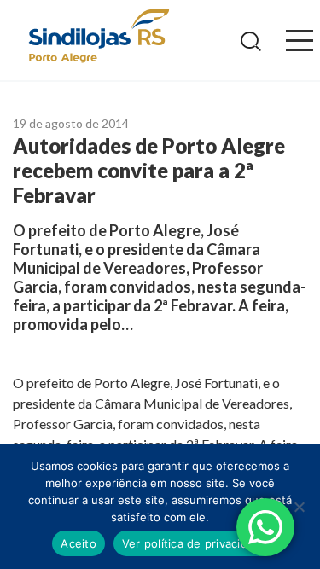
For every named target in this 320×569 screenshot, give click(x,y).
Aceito (78, 543)
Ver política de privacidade (195, 543)
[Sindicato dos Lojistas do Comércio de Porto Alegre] (98, 37)
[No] (298, 506)
